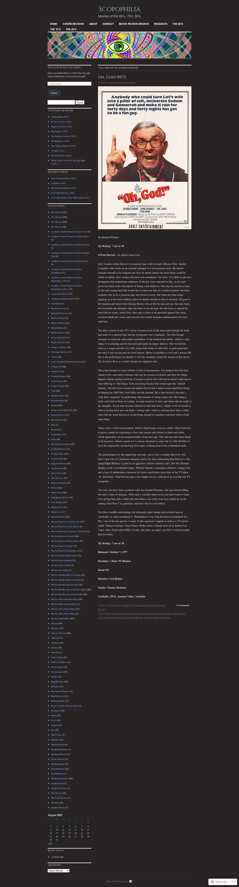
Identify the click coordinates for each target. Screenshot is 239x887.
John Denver (179, 613)
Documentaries (57, 400)
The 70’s (55, 29)
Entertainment (149, 613)
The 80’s (71, 29)
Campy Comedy (58, 347)
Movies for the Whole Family (64, 555)
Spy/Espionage (57, 763)
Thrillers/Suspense (59, 778)
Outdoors (55, 642)
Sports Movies (57, 758)
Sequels (54, 725)
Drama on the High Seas (62, 410)
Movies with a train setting (63, 613)
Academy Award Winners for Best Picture (69, 260)
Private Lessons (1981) (61, 121)
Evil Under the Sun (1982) (63, 192)
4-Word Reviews (73, 24)
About (93, 24)
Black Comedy (57, 322)
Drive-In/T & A (58, 414)
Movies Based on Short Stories (65, 540)
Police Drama (57, 657)
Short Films (56, 734)
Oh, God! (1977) (112, 77)
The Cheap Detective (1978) (63, 145)
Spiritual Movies (58, 754)
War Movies (56, 792)
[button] (144, 157)
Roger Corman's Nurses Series (64, 705)
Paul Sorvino (127, 617)
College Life (56, 366)
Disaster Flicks (57, 395)
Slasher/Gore (57, 744)
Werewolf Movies (59, 797)
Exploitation (56, 434)
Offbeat (54, 637)
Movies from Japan (59, 569)
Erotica (54, 429)
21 (82, 832)
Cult (53, 390)
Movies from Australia (61, 560)
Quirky (54, 676)
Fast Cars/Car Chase (60, 443)
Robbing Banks (58, 700)
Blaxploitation (57, 327)
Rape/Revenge (57, 681)
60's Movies (56, 212)
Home (53, 24)
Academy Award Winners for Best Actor (69, 231)
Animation (55, 303)
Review (139, 617)
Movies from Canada (60, 565)
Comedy (125, 605)
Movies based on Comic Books (65, 526)
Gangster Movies (58, 463)
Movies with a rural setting (63, 608)
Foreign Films (57, 453)
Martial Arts (56, 511)
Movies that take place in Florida (65, 579)
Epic (53, 424)
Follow (54, 92)
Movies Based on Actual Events (65, 521)
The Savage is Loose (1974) (63, 136)
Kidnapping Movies (60, 497)
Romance (55, 710)
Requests (160, 24)
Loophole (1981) (58, 183)
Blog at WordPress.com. (117, 881)
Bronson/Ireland (58, 337)
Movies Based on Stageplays (64, 550)
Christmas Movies (59, 351)
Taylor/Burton (57, 773)
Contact (108, 24)
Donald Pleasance (132, 613)
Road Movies (57, 695)
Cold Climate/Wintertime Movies (65, 361)
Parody (54, 647)
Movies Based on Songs (62, 545)
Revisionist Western (60, 691)
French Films (57, 458)
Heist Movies (57, 477)
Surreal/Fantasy (58, 768)
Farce (53, 439)
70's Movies (114, 605)
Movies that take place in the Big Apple (68, 589)
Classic (54, 356)
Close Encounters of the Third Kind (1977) (70, 197)
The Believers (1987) (60, 140)
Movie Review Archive (134, 24)
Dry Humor (56, 419)
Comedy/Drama (58, 376)
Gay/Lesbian (56, 468)
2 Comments (183, 605)
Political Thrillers (58, 662)
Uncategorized (57, 783)
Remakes (55, 686)
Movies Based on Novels (143, 605)
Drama (54, 405)
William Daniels (162, 617)
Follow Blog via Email (64, 67)
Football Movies (58, 448)
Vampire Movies (58, 788)
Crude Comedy (57, 385)
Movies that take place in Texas (64, 584)
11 (63, 829)
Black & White (57, 317)
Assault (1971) (57, 150)
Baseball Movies (58, 308)
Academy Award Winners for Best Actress (70, 236)
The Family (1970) (59, 131)
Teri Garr (148, 617)
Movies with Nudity (60, 618)
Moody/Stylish (57, 516)
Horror (54, 487)
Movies (116, 617)
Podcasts (55, 652)
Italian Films (56, 492)
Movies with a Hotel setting (63, 603)
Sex (52, 729)
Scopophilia (119, 9)
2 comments (129, 82)
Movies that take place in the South (66, 594)
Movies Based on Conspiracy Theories (68, 531)
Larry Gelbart (104, 617)
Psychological (57, 671)
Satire (53, 715)
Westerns (55, 802)
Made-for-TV (57, 506)
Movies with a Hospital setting (64, 599)
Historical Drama (58, 482)
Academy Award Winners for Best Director (70, 244)
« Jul (50, 843)
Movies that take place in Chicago (66, 574)
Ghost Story (56, 473)
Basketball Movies (59, 313)
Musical (54, 623)
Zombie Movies (58, 807)
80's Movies (56, 221)
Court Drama (57, 380)
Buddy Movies (57, 342)
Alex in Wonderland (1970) (63, 178)
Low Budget (56, 502)
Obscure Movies (58, 632)
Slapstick (55, 739)
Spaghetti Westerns (59, 749)
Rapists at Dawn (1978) (61, 126)
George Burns (165, 613)
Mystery (54, 628)
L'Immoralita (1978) (60, 116)
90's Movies (56, 226)
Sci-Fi (53, 720)
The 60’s (178, 24)
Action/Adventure (59, 293)
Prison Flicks (57, 666)
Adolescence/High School (62, 298)
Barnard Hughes (114, 613)
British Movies (57, 332)
